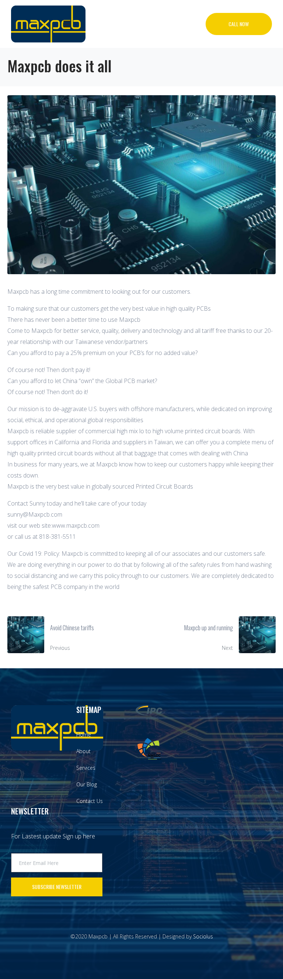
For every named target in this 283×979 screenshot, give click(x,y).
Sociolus (203, 936)
